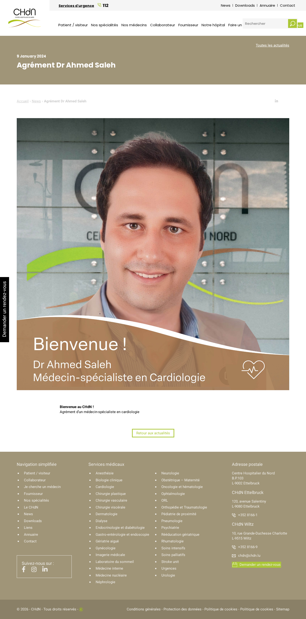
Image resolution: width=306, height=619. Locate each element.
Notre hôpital (213, 24)
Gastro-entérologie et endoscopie (122, 534)
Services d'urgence (76, 5)
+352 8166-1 (247, 515)
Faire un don (239, 24)
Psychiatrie (170, 527)
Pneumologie (171, 521)
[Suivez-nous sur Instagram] (34, 570)
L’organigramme (130, 15)
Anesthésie (105, 473)
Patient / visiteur (73, 24)
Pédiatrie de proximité (178, 514)
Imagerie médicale (110, 555)
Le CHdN (31, 507)
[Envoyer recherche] (292, 23)
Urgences (168, 568)
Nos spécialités (104, 24)
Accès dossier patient (137, 15)
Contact (287, 5)
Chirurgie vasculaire (111, 500)
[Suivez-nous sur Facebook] (24, 570)
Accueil (23, 101)
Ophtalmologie (173, 494)
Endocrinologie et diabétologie (120, 527)
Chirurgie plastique (111, 494)
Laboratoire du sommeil (115, 562)
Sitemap (282, 609)
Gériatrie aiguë (107, 541)
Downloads (245, 5)
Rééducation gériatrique (180, 534)
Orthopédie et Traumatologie (184, 507)
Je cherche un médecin (42, 487)
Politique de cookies (220, 609)
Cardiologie (105, 487)
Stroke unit (170, 562)
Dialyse (101, 521)
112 (106, 5)
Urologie (168, 575)
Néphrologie (105, 582)
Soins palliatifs (173, 555)
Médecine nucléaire (111, 575)
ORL (164, 500)
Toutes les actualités (272, 45)
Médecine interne (109, 568)
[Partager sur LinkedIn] (276, 101)
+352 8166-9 (247, 547)
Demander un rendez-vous (260, 564)
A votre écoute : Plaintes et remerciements (222, 16)
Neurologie (170, 473)
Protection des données (183, 609)
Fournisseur (188, 24)
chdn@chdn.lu (249, 555)
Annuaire (267, 5)
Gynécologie (105, 548)
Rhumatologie (172, 541)
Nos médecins (134, 24)
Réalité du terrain (131, 15)
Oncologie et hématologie (182, 487)
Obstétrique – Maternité (180, 480)
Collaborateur (162, 24)
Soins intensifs (173, 548)
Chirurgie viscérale (110, 507)
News (225, 5)
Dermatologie (106, 514)
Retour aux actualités (153, 433)
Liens (28, 527)
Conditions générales (144, 609)
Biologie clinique (109, 480)
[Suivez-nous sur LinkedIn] (45, 570)
